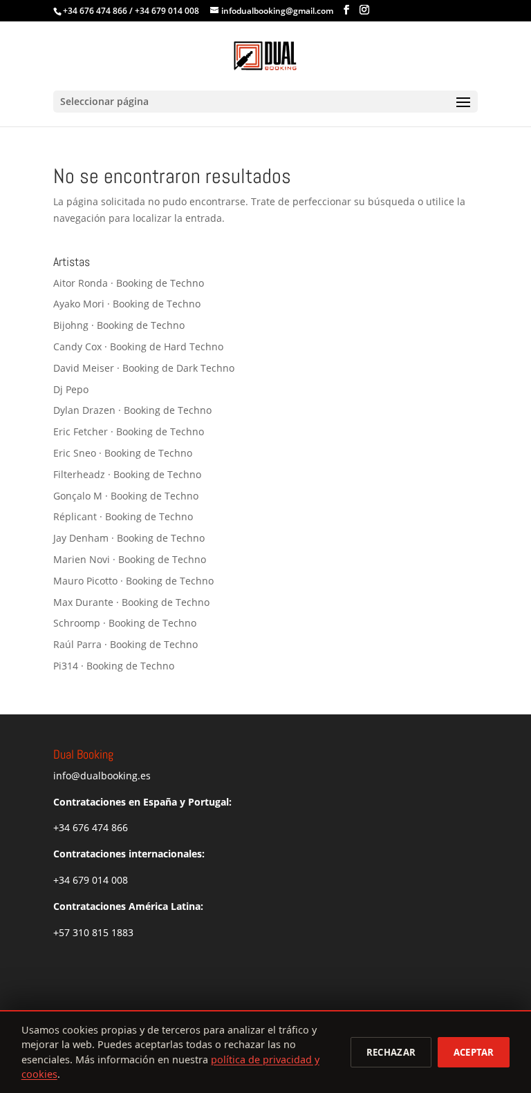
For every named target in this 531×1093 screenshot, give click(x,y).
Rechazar (391, 1052)
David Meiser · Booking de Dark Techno (143, 367)
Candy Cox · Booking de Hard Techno (138, 346)
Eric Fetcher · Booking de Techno (128, 431)
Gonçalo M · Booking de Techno (125, 495)
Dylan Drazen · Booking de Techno (132, 410)
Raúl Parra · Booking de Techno (125, 644)
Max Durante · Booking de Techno (131, 602)
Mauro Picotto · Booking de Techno (133, 580)
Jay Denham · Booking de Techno (129, 537)
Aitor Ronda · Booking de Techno (128, 282)
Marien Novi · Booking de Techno (129, 559)
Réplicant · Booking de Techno (123, 516)
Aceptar (474, 1052)
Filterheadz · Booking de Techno (127, 474)
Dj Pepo (70, 389)
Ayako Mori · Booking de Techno (127, 303)
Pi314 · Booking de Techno (113, 665)
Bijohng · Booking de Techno (119, 325)
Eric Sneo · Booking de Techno (122, 452)
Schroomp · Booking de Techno (124, 622)
